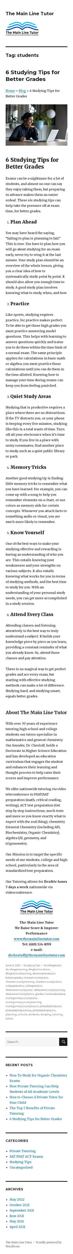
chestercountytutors (48, 981)
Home (10, 91)
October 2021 (19, 1205)
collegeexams (15, 985)
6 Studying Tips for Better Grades (33, 75)
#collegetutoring (16, 969)
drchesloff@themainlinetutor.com (36, 955)
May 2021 (17, 1221)
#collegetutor (53, 965)
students (33, 1014)
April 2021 (17, 1227)
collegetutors (33, 985)
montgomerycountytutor (22, 998)
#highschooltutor (39, 969)
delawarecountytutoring (49, 989)
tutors (9, 1018)
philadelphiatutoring (18, 1010)
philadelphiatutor (51, 1006)
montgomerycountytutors (22, 1006)
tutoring (57, 1014)
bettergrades (14, 977)
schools (22, 1014)
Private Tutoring (23, 1151)
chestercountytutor (36, 977)
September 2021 (22, 1210)
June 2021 (17, 1216)
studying (45, 1014)
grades (39, 993)
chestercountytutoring (20, 981)
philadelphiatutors (44, 1010)
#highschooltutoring (18, 973)
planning (11, 1014)
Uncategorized (21, 1167)
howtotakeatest (55, 993)
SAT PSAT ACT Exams (26, 1156)
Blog (22, 91)
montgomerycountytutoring (23, 1002)
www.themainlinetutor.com (36, 939)
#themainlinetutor (44, 973)
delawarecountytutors (20, 993)
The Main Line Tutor (30, 13)
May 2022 (17, 1199)
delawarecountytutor (19, 989)
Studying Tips (32, 965)
